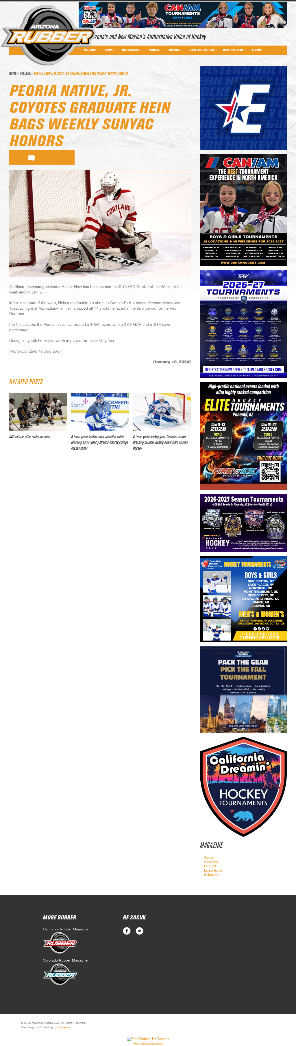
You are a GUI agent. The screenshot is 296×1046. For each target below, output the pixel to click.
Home (12, 74)
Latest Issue (213, 870)
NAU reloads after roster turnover (29, 436)
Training (154, 50)
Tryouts (174, 50)
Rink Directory (233, 50)
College (25, 74)
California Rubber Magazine (65, 929)
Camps (109, 50)
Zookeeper (64, 1027)
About (208, 857)
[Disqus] (100, 541)
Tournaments (131, 50)
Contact (210, 866)
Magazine (90, 50)
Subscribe (211, 874)
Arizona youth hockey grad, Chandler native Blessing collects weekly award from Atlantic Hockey (160, 442)
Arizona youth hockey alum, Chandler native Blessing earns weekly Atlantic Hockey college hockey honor (99, 442)
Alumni (257, 50)
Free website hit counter (148, 1043)
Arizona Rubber (48, 35)
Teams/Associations (201, 50)
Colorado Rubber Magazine (65, 960)
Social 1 (139, 931)
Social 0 (127, 931)
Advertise (211, 861)
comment (31, 157)
